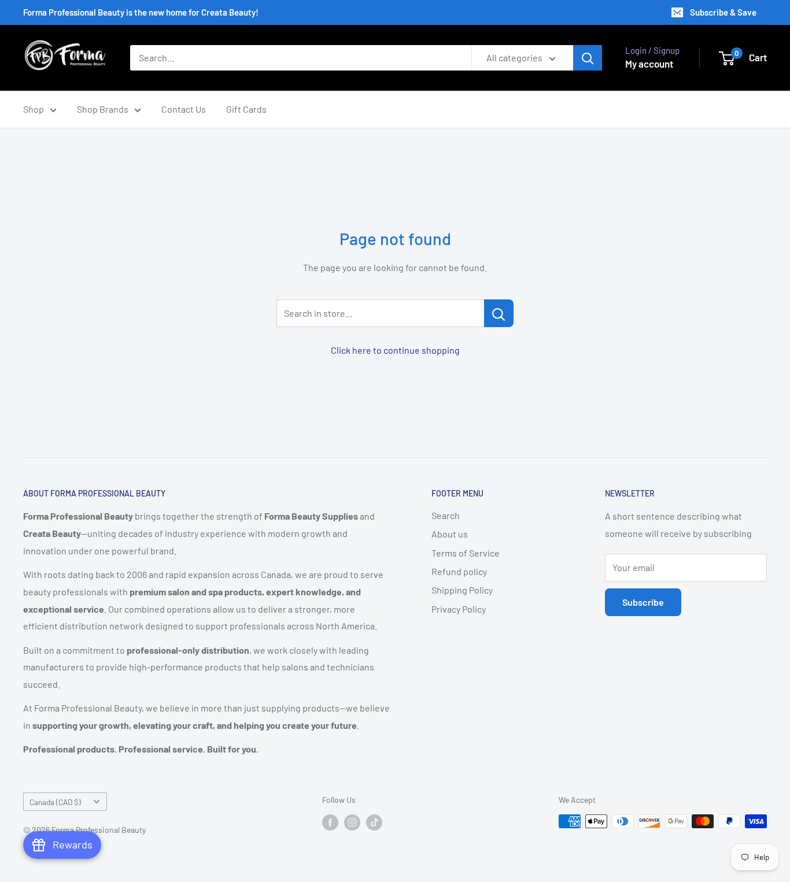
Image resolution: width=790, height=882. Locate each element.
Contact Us (183, 108)
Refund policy (459, 571)
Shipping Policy (462, 589)
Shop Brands (102, 108)
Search (445, 515)
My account (649, 63)
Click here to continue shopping (395, 349)
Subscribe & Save (723, 12)
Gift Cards (246, 108)
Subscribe (643, 601)
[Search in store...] (499, 313)
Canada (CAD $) (55, 802)
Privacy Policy (458, 608)
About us (449, 533)
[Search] (587, 58)
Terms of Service (465, 552)
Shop (33, 108)
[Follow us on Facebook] (330, 822)
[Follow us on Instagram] (352, 822)
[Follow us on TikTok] (374, 822)
